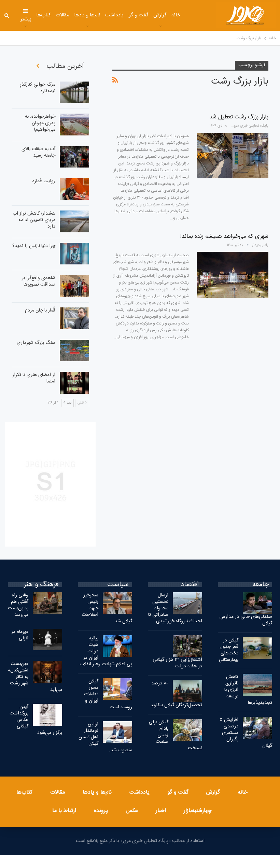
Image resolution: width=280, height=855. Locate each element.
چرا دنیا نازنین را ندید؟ (33, 246)
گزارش (160, 15)
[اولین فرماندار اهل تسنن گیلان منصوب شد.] (117, 732)
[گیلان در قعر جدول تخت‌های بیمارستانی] (257, 648)
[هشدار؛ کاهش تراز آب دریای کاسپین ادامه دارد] (74, 221)
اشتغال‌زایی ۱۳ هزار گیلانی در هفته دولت (177, 663)
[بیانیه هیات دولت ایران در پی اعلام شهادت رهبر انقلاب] (117, 646)
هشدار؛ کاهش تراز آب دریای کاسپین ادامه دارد (34, 220)
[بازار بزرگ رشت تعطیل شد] (232, 155)
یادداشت (114, 15)
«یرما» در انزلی (19, 635)
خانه (175, 15)
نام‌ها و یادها (87, 15)
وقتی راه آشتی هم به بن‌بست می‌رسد (18, 605)
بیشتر (25, 19)
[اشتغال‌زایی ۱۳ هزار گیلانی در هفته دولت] (187, 646)
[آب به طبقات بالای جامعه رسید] (74, 157)
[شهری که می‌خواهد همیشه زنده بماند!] (232, 275)
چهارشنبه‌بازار (198, 810)
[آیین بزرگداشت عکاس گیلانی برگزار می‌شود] (47, 715)
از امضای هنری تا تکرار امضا (33, 378)
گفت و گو (138, 15)
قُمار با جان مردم (40, 310)
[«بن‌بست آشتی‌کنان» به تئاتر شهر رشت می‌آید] (47, 672)
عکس (132, 810)
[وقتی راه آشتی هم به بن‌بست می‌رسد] (47, 603)
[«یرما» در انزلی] (47, 640)
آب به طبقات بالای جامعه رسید (38, 152)
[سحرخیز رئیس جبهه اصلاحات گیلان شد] (117, 603)
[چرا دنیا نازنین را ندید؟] (74, 254)
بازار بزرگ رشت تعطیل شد (238, 117)
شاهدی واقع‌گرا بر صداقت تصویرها (38, 281)
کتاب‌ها (43, 15)
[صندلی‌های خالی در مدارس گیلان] (257, 603)
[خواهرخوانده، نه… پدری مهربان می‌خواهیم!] (74, 124)
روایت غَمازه (43, 181)
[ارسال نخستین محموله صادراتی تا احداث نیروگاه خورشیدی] (187, 603)
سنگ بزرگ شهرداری (36, 343)
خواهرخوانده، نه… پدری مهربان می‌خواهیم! (38, 123)
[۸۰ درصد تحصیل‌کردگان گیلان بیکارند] (187, 691)
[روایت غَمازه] (74, 189)
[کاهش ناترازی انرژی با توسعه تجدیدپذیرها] (257, 685)
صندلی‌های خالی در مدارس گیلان (246, 620)
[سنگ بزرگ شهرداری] (74, 351)
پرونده (101, 810)
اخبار (161, 810)
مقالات (62, 15)
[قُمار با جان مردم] (74, 318)
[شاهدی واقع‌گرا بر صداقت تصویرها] (74, 286)
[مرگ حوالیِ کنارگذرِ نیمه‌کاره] (74, 92)
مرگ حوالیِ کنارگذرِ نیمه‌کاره (37, 88)
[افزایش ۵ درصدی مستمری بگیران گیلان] (257, 728)
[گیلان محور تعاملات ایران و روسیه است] (117, 689)
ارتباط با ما (64, 810)
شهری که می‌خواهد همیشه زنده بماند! (224, 236)
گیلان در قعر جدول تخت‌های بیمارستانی (228, 650)
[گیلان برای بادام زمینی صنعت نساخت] (187, 730)
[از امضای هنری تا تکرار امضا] (74, 383)
